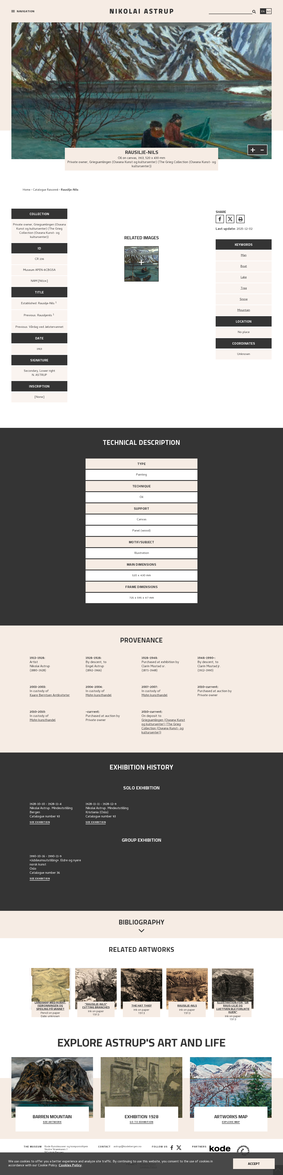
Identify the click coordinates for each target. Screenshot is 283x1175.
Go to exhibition (141, 1122)
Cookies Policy (70, 1165)
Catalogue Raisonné (45, 190)
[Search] (254, 11)
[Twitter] (179, 1151)
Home (26, 190)
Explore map (231, 1122)
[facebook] (220, 219)
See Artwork (52, 1122)
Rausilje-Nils (69, 190)
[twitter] (230, 219)
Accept (254, 1163)
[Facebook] (172, 1151)
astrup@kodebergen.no (128, 1146)
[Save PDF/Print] (240, 219)
